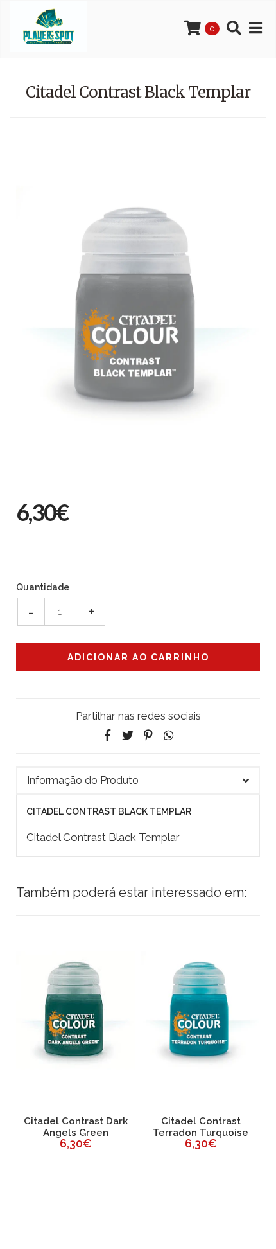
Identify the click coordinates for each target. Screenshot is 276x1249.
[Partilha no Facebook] (107, 735)
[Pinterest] (148, 735)
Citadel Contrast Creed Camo (117, 1126)
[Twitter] (127, 735)
